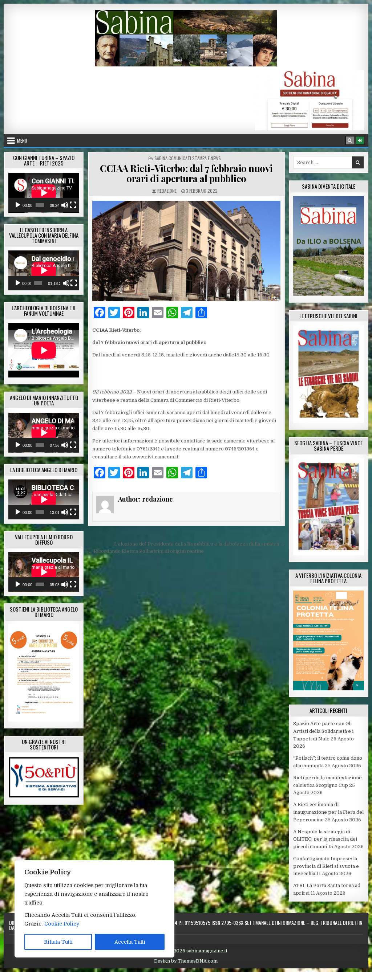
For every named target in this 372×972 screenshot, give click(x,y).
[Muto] (64, 205)
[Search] (349, 140)
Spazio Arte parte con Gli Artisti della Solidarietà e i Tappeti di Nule (323, 731)
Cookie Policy (61, 924)
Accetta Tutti (129, 942)
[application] (43, 193)
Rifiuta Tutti (58, 942)
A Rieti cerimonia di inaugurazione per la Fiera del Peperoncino (328, 812)
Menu (22, 140)
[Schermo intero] (73, 205)
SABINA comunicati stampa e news (187, 158)
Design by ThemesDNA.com (186, 961)
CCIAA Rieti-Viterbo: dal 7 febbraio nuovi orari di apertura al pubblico (186, 173)
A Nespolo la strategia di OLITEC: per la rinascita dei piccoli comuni (325, 839)
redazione (167, 191)
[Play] (17, 205)
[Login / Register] (360, 140)
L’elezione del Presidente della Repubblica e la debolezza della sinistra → (199, 544)
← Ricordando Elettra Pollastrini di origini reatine (146, 551)
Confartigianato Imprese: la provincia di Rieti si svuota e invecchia (326, 866)
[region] (94, 908)
